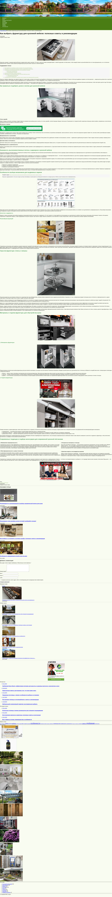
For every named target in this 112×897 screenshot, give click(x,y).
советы (84, 723)
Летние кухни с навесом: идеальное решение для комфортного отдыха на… (18, 658)
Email (1, 575)
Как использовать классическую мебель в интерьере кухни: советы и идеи (25, 174)
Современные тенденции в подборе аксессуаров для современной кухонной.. (22, 77)
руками (74, 723)
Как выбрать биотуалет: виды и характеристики (12, 647)
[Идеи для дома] (5, 11)
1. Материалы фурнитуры (12, 75)
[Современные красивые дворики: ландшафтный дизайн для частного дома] (11, 881)
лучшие (25, 723)
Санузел (4, 25)
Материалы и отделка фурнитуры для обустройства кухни (17, 74)
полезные (6, 482)
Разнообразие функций (12, 72)
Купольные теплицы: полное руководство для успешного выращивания (17, 614)
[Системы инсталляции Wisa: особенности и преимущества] (11, 868)
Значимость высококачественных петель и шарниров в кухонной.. (19, 68)
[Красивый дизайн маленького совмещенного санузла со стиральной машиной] (11, 789)
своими (80, 723)
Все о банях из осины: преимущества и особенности (13, 636)
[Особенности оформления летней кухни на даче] (11, 553)
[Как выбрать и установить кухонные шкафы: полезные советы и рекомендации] (11, 536)
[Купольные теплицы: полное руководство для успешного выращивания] (8, 612)
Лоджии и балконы (6, 892)
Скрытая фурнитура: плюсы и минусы (13, 73)
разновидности (69, 723)
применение (63, 723)
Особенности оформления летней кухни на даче (13, 556)
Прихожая (4, 23)
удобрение (90, 723)
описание (28, 723)
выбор (10, 723)
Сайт (1, 577)
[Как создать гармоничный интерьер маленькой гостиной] (11, 776)
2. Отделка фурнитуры (12, 76)
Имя (1, 573)
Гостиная (4, 18)
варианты (3, 723)
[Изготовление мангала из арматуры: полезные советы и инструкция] (8, 624)
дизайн (18, 723)
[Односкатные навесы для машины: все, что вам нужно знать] (11, 802)
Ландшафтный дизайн (6, 20)
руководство (77, 723)
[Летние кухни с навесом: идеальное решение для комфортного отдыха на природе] (8, 657)
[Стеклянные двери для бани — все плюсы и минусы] (11, 815)
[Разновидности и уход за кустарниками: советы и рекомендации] (9, 841)
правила (48, 723)
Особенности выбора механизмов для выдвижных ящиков (17, 70)
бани (1, 723)
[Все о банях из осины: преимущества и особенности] (8, 635)
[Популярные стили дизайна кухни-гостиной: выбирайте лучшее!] (8, 518)
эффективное (97, 723)
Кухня (3, 19)
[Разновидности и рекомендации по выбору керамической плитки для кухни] (8, 501)
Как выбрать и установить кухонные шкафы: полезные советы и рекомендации (22, 538)
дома (20, 723)
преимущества (56, 723)
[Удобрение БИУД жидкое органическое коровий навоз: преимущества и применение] (8, 750)
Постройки (4, 22)
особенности (35, 723)
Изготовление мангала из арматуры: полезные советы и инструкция (17, 625)
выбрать (2, 482)
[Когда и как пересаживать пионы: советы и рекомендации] (6, 855)
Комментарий (3, 571)
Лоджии (4, 21)
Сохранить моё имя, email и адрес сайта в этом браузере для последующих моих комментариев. (22, 579)
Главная (2, 30)
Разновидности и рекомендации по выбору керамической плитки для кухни (21, 503)
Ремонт (4, 24)
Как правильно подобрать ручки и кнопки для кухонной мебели (18, 67)
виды (6, 723)
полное (45, 723)
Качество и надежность (12, 71)
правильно (51, 723)
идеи (22, 723)
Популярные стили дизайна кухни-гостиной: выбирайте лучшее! (18, 521)
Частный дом (5, 26)
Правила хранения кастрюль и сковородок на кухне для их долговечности (18, 600)
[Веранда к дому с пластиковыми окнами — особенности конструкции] (8, 828)
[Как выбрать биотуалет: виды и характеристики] (8, 646)
